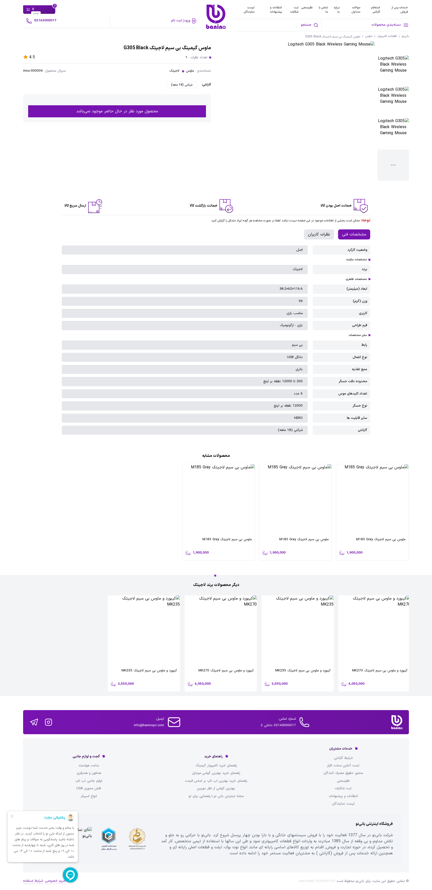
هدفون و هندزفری (89, 773)
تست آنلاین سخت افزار (343, 765)
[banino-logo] (216, 17)
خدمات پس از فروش (399, 9)
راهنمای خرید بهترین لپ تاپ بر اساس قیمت (216, 780)
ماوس (190, 70)
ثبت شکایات (294, 9)
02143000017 (45, 20)
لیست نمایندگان (249, 9)
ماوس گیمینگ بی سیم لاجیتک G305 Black (332, 37)
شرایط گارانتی (343, 758)
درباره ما (337, 9)
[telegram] (34, 722)
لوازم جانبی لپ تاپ (88, 780)
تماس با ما (323, 9)
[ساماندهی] (137, 839)
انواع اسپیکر (89, 796)
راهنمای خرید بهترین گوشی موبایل (216, 773)
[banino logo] (397, 722)
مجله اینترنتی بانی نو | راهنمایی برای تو (216, 796)
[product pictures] (393, 71)
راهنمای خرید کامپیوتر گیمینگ (216, 765)
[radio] (182, 85)
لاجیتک (174, 70)
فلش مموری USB (88, 788)
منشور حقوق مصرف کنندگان (343, 773)
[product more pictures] (393, 165)
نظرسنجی (306, 7)
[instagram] (48, 722)
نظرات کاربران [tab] (319, 234)
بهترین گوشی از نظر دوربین (216, 788)
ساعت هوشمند (88, 765)
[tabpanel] (216, 340)
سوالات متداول (356, 9)
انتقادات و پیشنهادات (276, 9)
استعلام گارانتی (375, 9)
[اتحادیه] (109, 839)
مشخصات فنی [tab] (354, 234)
